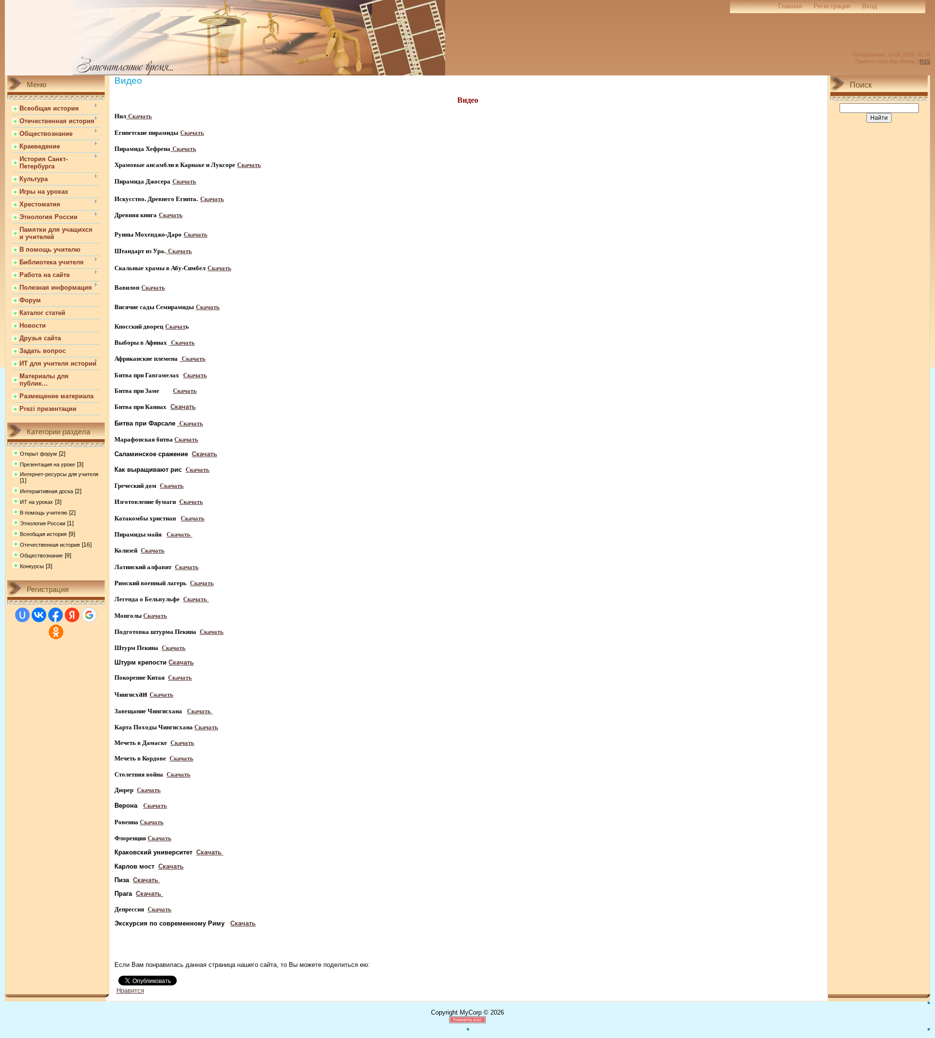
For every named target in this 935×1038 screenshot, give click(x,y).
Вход (869, 6)
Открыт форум (38, 454)
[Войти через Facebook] (55, 615)
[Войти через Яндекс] (72, 615)
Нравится (130, 990)
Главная (790, 6)
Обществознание (41, 555)
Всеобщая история (43, 534)
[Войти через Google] (89, 615)
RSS (924, 61)
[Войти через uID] (22, 615)
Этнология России (42, 523)
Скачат (175, 326)
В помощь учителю (43, 513)
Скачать (192, 132)
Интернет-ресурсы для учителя (59, 474)
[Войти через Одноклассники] (56, 632)
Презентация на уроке (47, 464)
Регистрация (832, 6)
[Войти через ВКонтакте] (39, 615)
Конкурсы (32, 566)
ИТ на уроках (36, 502)
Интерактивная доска (46, 491)
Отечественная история (50, 545)
